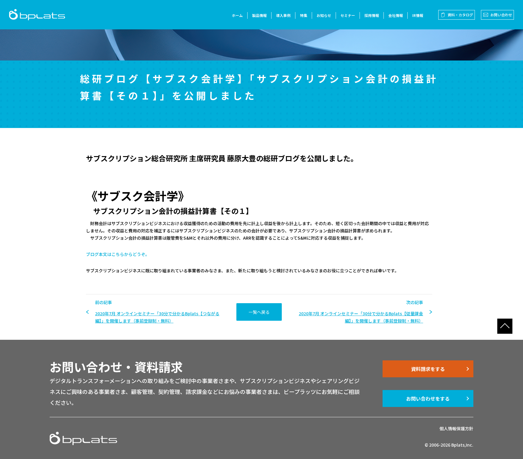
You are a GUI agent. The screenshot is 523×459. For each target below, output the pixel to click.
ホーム (237, 15)
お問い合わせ (501, 14)
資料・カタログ (460, 14)
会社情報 (395, 15)
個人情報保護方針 (456, 428)
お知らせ (324, 15)
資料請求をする (428, 368)
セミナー (347, 15)
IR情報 (417, 15)
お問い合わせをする (428, 398)
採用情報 (371, 15)
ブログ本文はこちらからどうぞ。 (118, 254)
